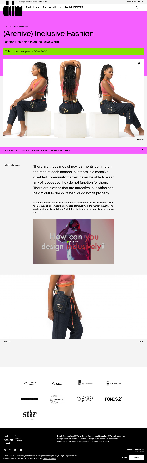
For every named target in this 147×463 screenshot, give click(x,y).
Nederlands (131, 2)
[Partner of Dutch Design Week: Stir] (29, 415)
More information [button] (49, 459)
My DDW (141, 2)
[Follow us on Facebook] (10, 449)
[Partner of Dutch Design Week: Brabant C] (58, 399)
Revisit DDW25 (73, 7)
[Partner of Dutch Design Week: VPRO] (86, 399)
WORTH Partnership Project (17, 27)
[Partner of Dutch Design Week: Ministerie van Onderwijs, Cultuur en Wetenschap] (86, 383)
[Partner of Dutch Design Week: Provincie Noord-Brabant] (29, 399)
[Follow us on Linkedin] (20, 449)
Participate (32, 7)
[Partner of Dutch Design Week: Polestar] (58, 383)
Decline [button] (124, 457)
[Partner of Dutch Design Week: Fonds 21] (113, 399)
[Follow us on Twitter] (15, 449)
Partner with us (52, 7)
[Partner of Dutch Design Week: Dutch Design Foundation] (29, 383)
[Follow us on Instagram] (4, 449)
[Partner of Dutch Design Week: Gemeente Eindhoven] (113, 383)
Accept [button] (136, 457)
